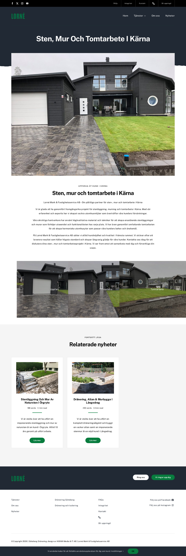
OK (133, 551)
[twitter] (17, 3)
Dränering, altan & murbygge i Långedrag (93, 401)
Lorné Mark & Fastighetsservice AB (93, 541)
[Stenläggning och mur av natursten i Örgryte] (37, 364)
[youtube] (27, 3)
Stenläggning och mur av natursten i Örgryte (37, 401)
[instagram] (22, 3)
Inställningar (116, 551)
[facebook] (12, 3)
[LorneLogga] (18, 13)
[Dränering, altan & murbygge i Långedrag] (93, 364)
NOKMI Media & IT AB (66, 541)
